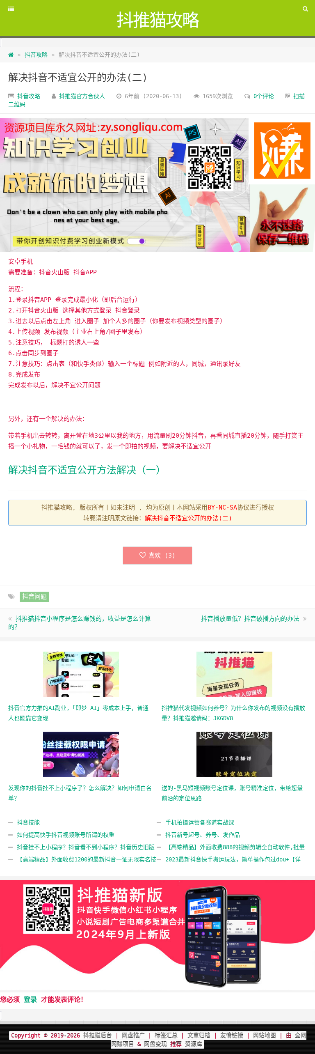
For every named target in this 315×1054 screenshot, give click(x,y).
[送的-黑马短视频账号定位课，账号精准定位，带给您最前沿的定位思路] (234, 754)
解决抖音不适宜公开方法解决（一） (87, 470)
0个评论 (263, 96)
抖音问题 (34, 596)
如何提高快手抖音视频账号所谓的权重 (65, 834)
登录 (30, 999)
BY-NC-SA (222, 507)
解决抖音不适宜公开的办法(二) (78, 77)
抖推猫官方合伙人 (82, 96)
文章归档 (198, 1035)
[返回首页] (11, 54)
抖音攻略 (36, 54)
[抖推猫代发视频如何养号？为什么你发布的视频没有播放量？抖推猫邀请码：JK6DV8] (234, 674)
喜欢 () (162, 555)
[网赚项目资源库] (157, 185)
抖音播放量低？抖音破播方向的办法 (250, 618)
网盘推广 (133, 1035)
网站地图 (264, 1035)
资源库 (192, 1044)
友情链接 (231, 1035)
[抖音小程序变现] (157, 935)
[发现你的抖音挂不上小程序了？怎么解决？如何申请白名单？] (81, 754)
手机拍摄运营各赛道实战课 (199, 822)
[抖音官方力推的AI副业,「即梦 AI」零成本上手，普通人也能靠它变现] (81, 674)
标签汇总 (166, 1035)
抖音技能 (28, 822)
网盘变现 (155, 1044)
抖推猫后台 (97, 1035)
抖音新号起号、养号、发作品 (202, 834)
